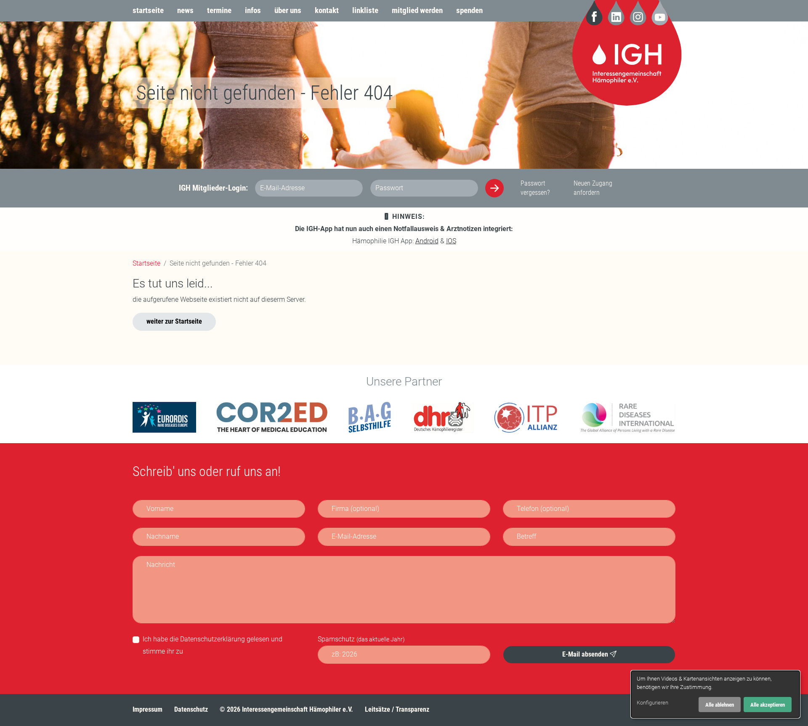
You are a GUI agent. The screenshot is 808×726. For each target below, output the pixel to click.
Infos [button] (253, 10)
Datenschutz (191, 709)
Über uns (287, 10)
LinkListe (365, 10)
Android (427, 241)
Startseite (148, 10)
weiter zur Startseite (174, 321)
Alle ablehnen (719, 705)
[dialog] (715, 694)
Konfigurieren (652, 702)
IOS (451, 241)
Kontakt (327, 10)
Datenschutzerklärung (212, 639)
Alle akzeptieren (767, 705)
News (185, 10)
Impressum (147, 709)
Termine (219, 10)
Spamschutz (361, 639)
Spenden (469, 10)
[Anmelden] (494, 188)
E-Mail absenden (586, 654)
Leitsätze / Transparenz (397, 709)
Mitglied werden (417, 10)
